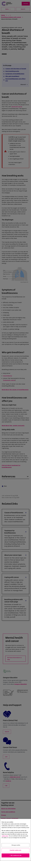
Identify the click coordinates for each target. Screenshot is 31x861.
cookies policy (5, 836)
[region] (15, 840)
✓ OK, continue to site (15, 855)
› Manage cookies (15, 845)
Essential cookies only (15, 850)
